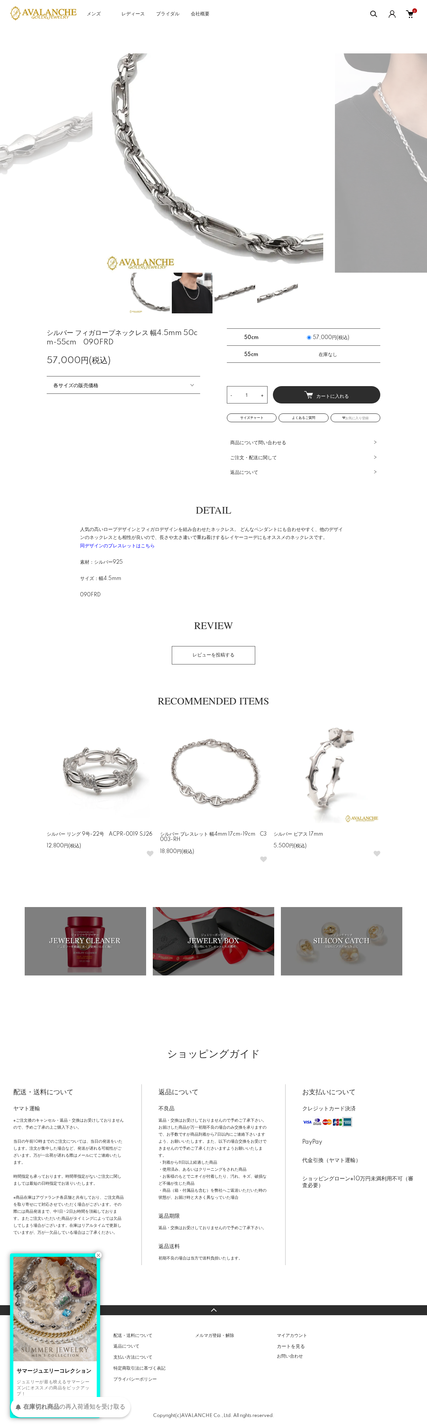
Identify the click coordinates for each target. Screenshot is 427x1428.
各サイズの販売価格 (75, 384)
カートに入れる (332, 395)
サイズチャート (252, 418)
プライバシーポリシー (135, 1379)
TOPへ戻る (213, 1310)
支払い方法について (132, 1357)
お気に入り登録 (357, 417)
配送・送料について (132, 1335)
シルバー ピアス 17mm (298, 834)
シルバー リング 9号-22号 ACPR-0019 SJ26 (99, 834)
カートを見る (291, 1346)
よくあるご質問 (303, 418)
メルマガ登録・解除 (214, 1335)
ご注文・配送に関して (253, 458)
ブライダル (167, 14)
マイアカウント (292, 1335)
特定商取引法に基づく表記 (139, 1368)
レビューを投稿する (213, 655)
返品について (244, 472)
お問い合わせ (290, 1356)
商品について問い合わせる (258, 443)
